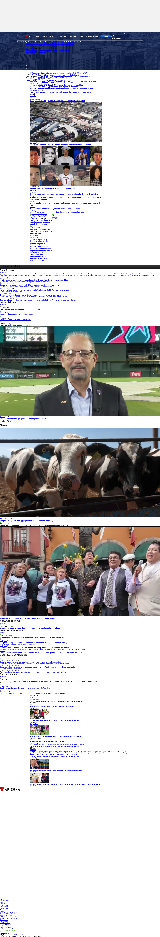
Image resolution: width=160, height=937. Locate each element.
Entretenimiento (92, 36)
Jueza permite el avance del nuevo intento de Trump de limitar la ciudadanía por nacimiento (36, 648)
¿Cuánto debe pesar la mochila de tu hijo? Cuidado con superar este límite (54, 720)
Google (40, 73)
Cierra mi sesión (116, 38)
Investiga (72, 36)
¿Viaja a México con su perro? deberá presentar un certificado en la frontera (60, 145)
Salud (32, 698)
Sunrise (2, 651)
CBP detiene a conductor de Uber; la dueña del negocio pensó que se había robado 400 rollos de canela (41, 653)
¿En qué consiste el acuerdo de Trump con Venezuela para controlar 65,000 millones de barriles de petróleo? (65, 784)
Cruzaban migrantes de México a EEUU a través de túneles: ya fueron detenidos (31, 285)
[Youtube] (52, 897)
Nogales (33, 143)
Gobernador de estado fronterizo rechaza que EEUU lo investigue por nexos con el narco (35, 525)
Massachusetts (34, 237)
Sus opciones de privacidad (9, 930)
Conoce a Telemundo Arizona (9, 914)
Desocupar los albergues (7, 660)
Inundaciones (30, 48)
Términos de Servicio (6, 915)
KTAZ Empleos (4, 921)
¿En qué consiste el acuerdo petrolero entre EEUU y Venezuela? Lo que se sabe (56, 770)
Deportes (34, 724)
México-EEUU (4, 278)
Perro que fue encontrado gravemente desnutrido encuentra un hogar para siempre (33, 672)
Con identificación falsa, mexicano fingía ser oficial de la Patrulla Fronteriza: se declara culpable (38, 300)
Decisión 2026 (77, 42)
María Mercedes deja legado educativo (15, 325)
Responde (62, 36)
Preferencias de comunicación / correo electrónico (127, 37)
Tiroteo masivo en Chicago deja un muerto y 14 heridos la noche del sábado (30, 628)
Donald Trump (34, 90)
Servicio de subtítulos (39, 199)
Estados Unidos (42, 84)
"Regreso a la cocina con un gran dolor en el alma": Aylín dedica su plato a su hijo (32, 693)
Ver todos (33, 96)
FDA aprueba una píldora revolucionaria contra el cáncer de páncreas (52, 706)
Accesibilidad (4, 920)
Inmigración (34, 218)
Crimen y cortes (5, 298)
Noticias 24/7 (105, 36)
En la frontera (4, 903)
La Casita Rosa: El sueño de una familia (15, 320)
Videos (80, 36)
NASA (32, 245)
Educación (3, 323)
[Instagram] (52, 862)
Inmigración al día (5, 905)
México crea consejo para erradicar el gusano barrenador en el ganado (28, 520)
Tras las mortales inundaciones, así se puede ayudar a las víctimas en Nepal (54, 756)
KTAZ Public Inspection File (8, 917)
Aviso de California (5, 932)
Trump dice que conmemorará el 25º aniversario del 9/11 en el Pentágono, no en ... (62, 92)
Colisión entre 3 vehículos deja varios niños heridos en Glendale (55, 209)
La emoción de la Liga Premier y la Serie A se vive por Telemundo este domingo (55, 736)
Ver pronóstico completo (55, 217)
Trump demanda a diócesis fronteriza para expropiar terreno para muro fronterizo (32, 295)
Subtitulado (3, 926)
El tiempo (52, 36)
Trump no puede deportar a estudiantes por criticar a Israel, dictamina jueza (41, 222)
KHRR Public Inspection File (8, 918)
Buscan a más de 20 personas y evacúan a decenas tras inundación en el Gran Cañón (64, 194)
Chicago (2, 626)
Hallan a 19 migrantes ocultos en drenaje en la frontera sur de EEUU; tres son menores (34, 290)
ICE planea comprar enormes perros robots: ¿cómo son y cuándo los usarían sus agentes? (36, 643)
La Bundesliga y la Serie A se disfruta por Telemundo (47, 741)
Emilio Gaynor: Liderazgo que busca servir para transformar (24, 419)
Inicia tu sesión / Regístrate (119, 34)
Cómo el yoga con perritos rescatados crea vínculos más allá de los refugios (30, 662)
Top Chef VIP (67, 42)
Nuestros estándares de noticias (9, 912)
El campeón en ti (44, 42)
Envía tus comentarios (6, 927)
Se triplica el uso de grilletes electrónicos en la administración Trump (57, 101)
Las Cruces (3, 293)
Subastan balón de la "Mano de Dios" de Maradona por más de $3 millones (54, 746)
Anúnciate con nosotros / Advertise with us (12, 935)
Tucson (32, 186)
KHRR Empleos (5, 923)
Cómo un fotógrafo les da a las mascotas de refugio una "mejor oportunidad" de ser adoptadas (37, 667)
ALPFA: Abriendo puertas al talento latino (16, 314)
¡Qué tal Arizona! (56, 42)
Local (45, 36)
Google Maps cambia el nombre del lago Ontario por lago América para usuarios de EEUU (65, 197)
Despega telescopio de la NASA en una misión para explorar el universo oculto (41, 249)
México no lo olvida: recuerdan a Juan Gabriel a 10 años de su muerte (27, 619)
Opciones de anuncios (6, 933)
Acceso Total (4, 686)
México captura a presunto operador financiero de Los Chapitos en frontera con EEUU (34, 280)
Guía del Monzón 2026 (31, 42)
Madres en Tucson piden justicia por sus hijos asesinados (53, 188)
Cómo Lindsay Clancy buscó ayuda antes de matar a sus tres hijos (39, 241)
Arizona (32, 99)
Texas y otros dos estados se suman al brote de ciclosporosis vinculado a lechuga (56, 701)
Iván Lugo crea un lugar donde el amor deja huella (20, 309)
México (2, 523)
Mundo (40, 79)
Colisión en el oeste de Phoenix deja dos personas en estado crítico (57, 212)
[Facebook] (52, 827)
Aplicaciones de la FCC (7, 924)
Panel (113, 35)
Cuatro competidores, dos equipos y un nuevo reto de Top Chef (25, 688)
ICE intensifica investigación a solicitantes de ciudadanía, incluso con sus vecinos (32, 637)
